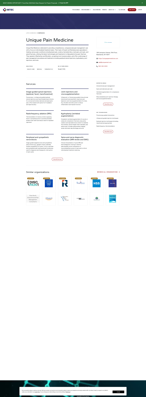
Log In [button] (140, 9)
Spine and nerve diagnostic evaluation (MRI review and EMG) (75, 138)
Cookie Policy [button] (37, 392)
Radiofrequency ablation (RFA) (38, 113)
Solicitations (97, 9)
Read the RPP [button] (64, 3)
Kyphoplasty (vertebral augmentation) (70, 114)
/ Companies (35, 33)
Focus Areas (76, 9)
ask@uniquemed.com (104, 62)
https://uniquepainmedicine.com (108, 58)
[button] (57, 159)
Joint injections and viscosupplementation (70, 93)
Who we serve (85, 9)
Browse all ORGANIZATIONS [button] (107, 172)
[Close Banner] (142, 3)
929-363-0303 (102, 66)
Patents (104, 9)
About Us (111, 9)
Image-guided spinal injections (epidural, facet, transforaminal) (39, 93)
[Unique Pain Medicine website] (108, 42)
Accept (118, 391)
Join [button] (132, 9)
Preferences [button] (67, 392)
